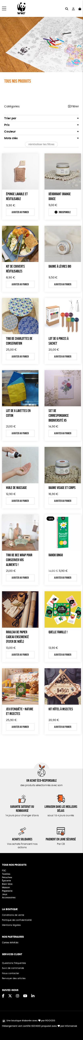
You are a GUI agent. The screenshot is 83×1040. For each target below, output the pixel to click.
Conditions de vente (13, 915)
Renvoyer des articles (14, 978)
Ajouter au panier (20, 212)
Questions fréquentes (14, 963)
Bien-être (7, 884)
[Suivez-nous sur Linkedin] (32, 996)
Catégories (12, 106)
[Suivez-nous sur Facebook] (3, 996)
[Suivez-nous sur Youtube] (25, 996)
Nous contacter (10, 973)
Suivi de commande (13, 968)
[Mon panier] (80, 8)
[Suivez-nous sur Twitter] (10, 996)
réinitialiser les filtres (41, 144)
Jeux (4, 894)
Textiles (6, 874)
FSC (4, 871)
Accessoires (9, 897)
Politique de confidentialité (17, 920)
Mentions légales (11, 925)
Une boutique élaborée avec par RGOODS (30, 1020)
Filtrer (75, 106)
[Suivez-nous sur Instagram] (17, 996)
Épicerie (6, 881)
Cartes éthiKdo (10, 942)
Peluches (7, 877)
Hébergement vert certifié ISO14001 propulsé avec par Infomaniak (39, 1026)
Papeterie (7, 891)
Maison (6, 887)
